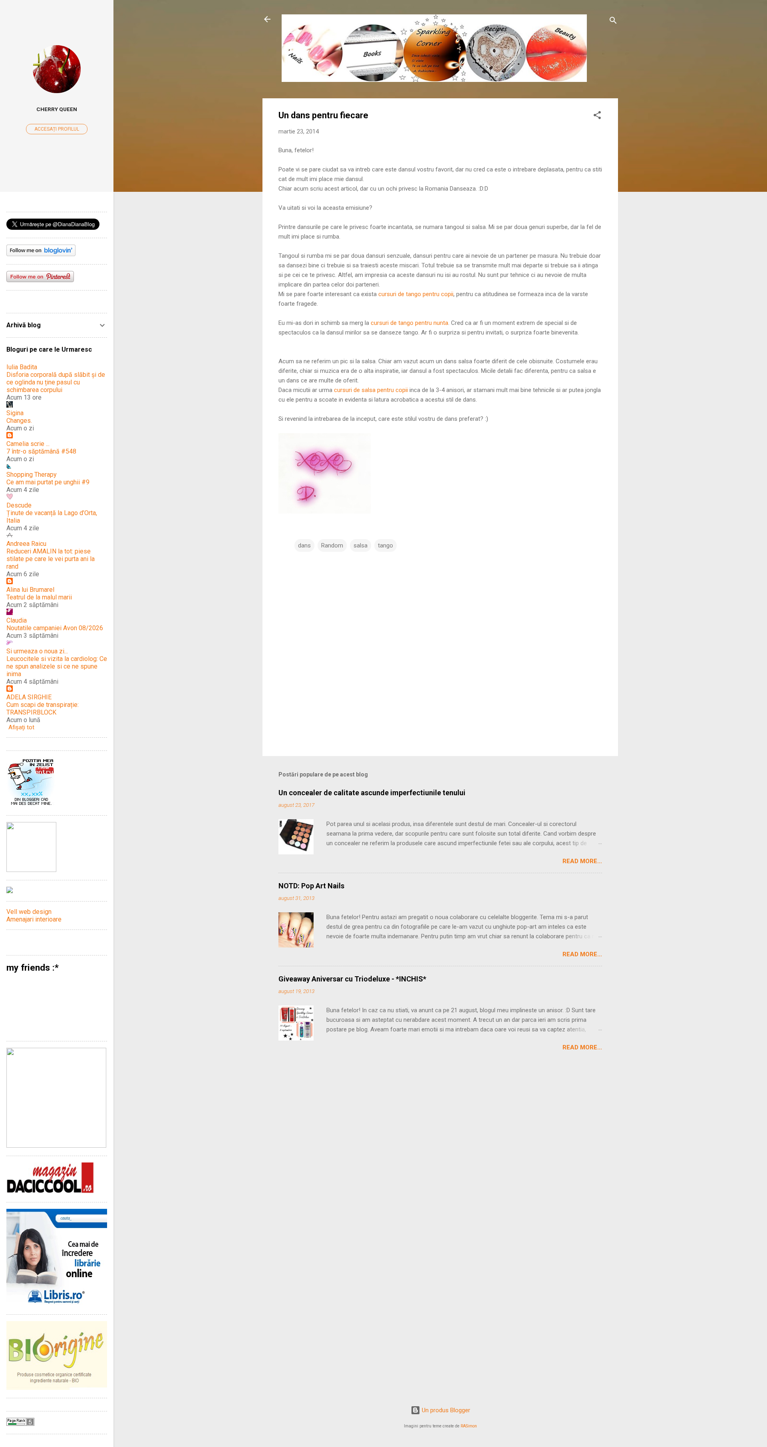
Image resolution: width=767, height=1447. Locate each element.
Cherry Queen (56, 109)
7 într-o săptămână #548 (41, 451)
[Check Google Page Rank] (20, 1423)
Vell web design (29, 912)
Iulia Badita (21, 367)
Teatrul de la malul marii (39, 597)
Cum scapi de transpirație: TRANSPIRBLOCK (42, 708)
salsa (361, 545)
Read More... (582, 861)
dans (304, 545)
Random (332, 545)
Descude (19, 505)
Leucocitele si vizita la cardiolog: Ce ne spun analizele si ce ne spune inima (56, 666)
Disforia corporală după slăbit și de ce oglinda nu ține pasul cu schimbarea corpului (55, 382)
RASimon (469, 1426)
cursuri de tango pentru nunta (409, 322)
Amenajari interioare (34, 919)
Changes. (19, 420)
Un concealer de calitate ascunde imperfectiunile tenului (371, 792)
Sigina (15, 413)
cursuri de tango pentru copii (415, 294)
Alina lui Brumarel (30, 589)
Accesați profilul (56, 129)
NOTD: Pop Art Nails (311, 886)
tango (385, 545)
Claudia (16, 620)
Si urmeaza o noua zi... (37, 651)
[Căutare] (613, 22)
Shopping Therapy (31, 474)
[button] (597, 116)
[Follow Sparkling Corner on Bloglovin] (41, 254)
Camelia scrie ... (28, 444)
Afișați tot (21, 727)
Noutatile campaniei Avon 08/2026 (54, 628)
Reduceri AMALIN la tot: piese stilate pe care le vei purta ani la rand (50, 558)
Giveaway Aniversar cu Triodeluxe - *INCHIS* (352, 979)
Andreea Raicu (26, 543)
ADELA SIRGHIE (29, 697)
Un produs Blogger (445, 1410)
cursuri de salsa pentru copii (371, 390)
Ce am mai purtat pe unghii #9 (47, 482)
